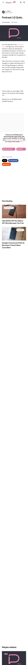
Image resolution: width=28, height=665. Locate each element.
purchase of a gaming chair (14, 140)
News (6, 654)
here (21, 141)
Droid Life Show (9, 149)
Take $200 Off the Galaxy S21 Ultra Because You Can (13, 222)
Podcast (21, 149)
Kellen (9, 11)
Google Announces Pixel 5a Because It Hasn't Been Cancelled (13, 245)
